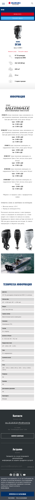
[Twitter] (21, 475)
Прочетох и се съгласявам (17, 494)
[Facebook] (11, 475)
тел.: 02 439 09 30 (11, 423)
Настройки (11, 498)
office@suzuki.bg (24, 423)
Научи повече (5, 488)
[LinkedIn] (17, 475)
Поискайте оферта (17, 18)
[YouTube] (24, 475)
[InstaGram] (14, 475)
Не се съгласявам (21, 498)
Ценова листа (17, 14)
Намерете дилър (12, 51)
